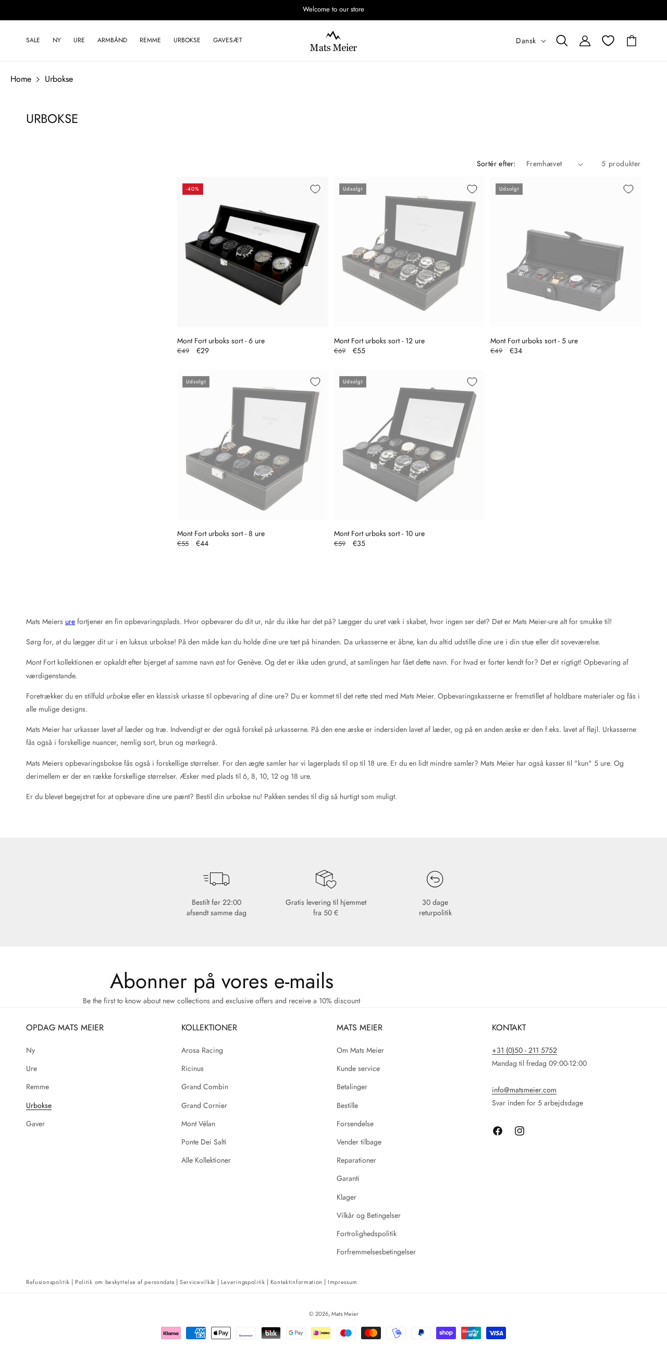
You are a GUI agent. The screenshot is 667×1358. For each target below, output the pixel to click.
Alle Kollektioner (206, 1160)
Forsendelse (355, 1123)
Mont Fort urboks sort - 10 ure (379, 533)
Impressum (342, 1282)
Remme (37, 1086)
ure (70, 621)
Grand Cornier (204, 1105)
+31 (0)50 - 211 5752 (524, 1050)
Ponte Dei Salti (204, 1142)
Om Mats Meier (360, 1050)
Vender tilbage (359, 1142)
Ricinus (192, 1068)
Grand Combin (204, 1086)
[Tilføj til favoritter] (315, 189)
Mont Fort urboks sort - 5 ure (534, 340)
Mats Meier (345, 1314)
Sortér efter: (496, 163)
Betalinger (352, 1086)
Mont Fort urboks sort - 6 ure (221, 340)
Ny (30, 1050)
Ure (31, 1068)
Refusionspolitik (48, 1282)
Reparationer (356, 1160)
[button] (561, 40)
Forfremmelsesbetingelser (376, 1252)
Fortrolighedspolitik (367, 1233)
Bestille (347, 1105)
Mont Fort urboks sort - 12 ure (379, 340)
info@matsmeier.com (524, 1090)
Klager (346, 1197)
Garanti (348, 1178)
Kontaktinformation (296, 1282)
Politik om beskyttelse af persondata (125, 1282)
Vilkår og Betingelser (369, 1215)
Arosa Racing (202, 1050)
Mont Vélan (198, 1123)
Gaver (35, 1123)
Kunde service (358, 1068)
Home (20, 79)
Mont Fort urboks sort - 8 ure (221, 533)
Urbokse (59, 79)
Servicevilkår (198, 1282)
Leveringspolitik (243, 1282)
